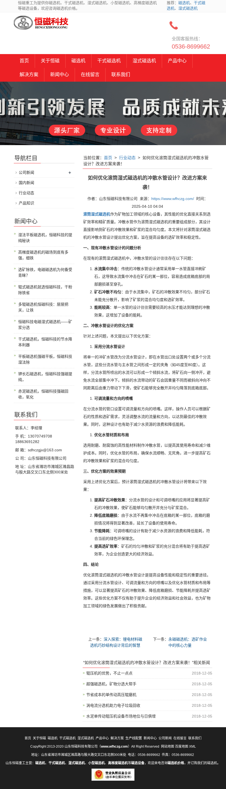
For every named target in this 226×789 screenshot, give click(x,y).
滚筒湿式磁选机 (96, 214)
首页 (24, 60)
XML (192, 746)
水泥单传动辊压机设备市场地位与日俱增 (121, 716)
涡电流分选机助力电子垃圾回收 (113, 705)
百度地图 (181, 746)
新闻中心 (59, 74)
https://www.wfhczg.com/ (172, 198)
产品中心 (177, 60)
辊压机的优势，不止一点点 (109, 673)
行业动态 (127, 157)
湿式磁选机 (188, 8)
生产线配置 (133, 738)
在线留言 (90, 74)
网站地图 (167, 746)
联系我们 (120, 74)
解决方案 (29, 74)
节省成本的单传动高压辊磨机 (111, 694)
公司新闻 (26, 172)
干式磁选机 (109, 60)
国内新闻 (26, 182)
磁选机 (184, 3)
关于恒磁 (50, 60)
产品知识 (26, 203)
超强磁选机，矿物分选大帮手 (111, 684)
